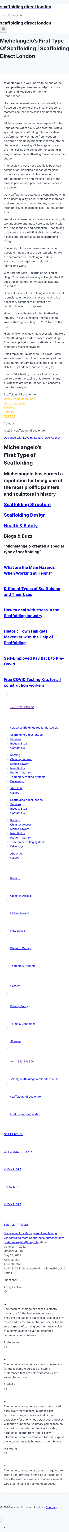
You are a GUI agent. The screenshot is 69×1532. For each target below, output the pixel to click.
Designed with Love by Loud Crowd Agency (32, 437)
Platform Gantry (20, 772)
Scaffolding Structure (27, 504)
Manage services (35, 1233)
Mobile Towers (19, 763)
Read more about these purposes (35, 1237)
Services (15, 739)
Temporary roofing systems (27, 776)
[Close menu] (1, 1520)
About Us (16, 788)
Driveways (17, 781)
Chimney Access (21, 759)
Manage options (14, 1233)
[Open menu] (3, 29)
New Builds (17, 768)
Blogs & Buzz (18, 743)
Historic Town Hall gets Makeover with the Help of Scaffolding (28, 637)
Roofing (15, 755)
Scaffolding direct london (26, 734)
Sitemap (51, 1507)
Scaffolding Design (25, 515)
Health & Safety (21, 525)
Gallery (14, 792)
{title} (22, 1242)
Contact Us (15, 15)
